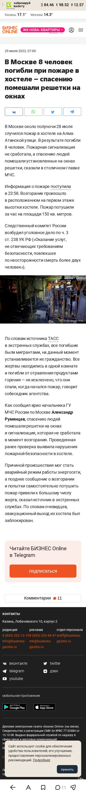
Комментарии (43, 598)
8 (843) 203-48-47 (42, 635)
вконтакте (17, 663)
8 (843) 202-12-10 (15, 635)
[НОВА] (41, 29)
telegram (16, 671)
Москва (37, 15)
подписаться (43, 571)
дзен (53, 671)
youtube (15, 678)
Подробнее (41, 760)
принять (67, 769)
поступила (61, 186)
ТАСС (53, 338)
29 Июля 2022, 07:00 (20, 51)
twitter (54, 663)
